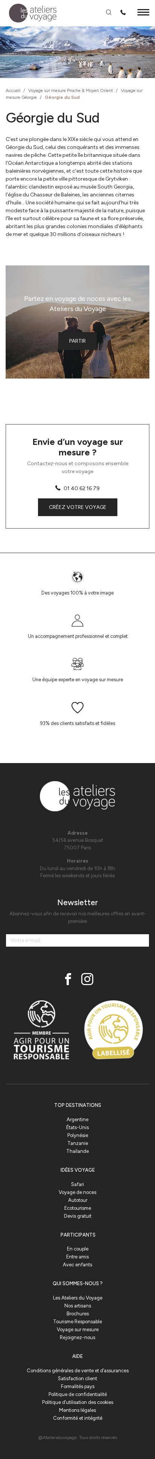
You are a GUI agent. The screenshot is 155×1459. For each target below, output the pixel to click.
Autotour (77, 1200)
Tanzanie (77, 1143)
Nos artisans (77, 1306)
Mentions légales (77, 1410)
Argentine (77, 1119)
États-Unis (77, 1127)
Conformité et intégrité (77, 1418)
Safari (77, 1184)
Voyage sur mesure (78, 1329)
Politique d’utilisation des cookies (77, 1402)
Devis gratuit (77, 1216)
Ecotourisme (77, 1208)
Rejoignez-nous (77, 1337)
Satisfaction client (77, 1378)
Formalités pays (77, 1386)
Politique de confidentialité (78, 1394)
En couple (77, 1249)
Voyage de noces (77, 1192)
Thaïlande (77, 1151)
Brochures (78, 1313)
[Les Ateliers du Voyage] (28, 13)
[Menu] (143, 13)
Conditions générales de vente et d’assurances (78, 1370)
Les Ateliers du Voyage (77, 1298)
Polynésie (77, 1135)
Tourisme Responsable (77, 1321)
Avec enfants (77, 1264)
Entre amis (77, 1257)
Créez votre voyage (77, 507)
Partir (77, 341)
